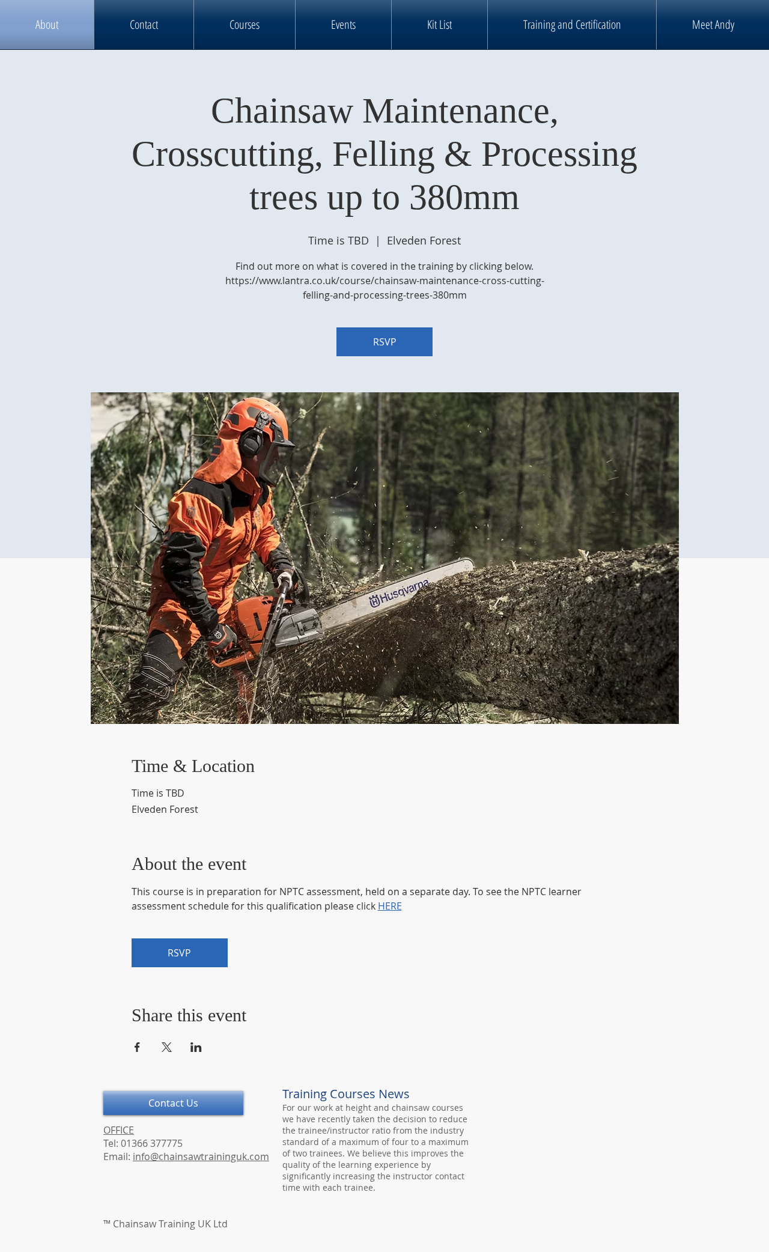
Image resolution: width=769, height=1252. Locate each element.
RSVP (385, 341)
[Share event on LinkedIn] (196, 1047)
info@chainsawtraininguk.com (201, 1156)
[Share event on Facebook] (137, 1047)
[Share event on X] (166, 1047)
